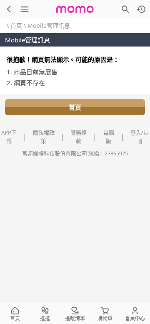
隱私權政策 (44, 137)
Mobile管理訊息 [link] (49, 25)
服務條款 (78, 137)
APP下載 (9, 137)
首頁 (16, 25)
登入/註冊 (139, 137)
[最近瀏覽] (141, 9)
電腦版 (108, 137)
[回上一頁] (9, 9)
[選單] (25, 9)
